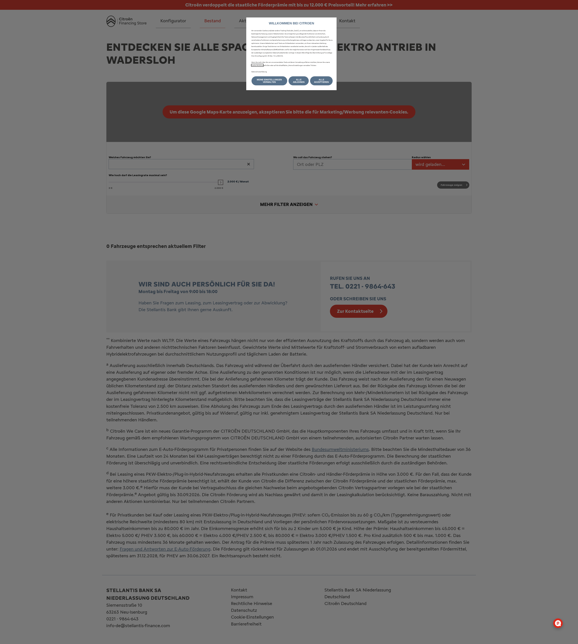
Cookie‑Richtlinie (257, 65)
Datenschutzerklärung (259, 71)
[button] (269, 80)
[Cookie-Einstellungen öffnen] (558, 623)
